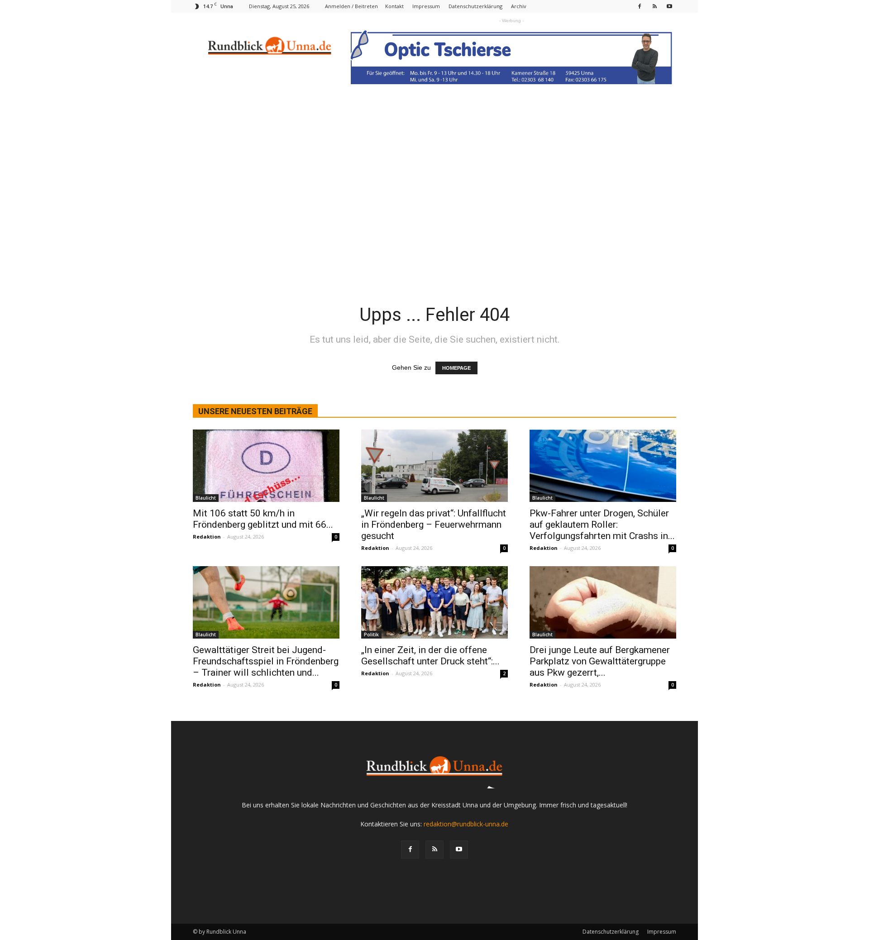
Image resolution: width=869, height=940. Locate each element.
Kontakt (394, 6)
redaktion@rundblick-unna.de (466, 824)
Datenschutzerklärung (475, 6)
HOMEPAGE (456, 368)
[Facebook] (639, 6)
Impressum (426, 6)
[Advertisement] (434, 169)
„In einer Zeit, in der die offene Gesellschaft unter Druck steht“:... (430, 655)
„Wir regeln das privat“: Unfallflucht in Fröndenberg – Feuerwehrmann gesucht (433, 524)
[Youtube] (669, 6)
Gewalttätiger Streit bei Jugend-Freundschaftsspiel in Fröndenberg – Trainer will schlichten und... (266, 661)
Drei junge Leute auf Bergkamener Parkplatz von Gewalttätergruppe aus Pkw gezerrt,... (600, 661)
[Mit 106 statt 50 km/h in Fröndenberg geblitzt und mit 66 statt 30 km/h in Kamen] (266, 465)
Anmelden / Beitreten (351, 6)
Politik (371, 634)
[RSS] (654, 6)
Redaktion (207, 536)
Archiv (518, 6)
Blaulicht (206, 498)
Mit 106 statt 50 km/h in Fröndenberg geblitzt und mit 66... (263, 519)
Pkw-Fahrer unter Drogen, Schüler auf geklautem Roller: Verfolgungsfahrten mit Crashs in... (602, 524)
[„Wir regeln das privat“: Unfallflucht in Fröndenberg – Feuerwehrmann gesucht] (434, 465)
